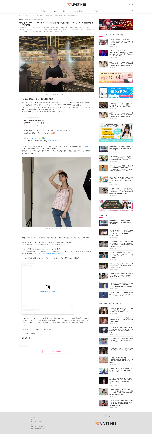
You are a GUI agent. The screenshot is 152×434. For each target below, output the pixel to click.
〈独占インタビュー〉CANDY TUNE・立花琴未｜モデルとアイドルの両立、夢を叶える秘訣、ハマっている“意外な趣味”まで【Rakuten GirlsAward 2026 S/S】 (121, 403)
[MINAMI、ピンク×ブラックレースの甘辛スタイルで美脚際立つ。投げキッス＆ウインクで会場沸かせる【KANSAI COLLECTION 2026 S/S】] (103, 330)
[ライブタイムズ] (76, 4)
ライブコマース (105, 11)
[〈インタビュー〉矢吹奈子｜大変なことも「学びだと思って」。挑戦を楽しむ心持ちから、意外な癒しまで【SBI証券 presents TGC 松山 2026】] (103, 359)
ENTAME (114, 11)
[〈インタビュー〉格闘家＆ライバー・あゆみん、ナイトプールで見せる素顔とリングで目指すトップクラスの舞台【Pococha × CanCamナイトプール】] (103, 255)
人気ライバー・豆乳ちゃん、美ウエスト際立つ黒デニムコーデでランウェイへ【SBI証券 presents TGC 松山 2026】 (121, 294)
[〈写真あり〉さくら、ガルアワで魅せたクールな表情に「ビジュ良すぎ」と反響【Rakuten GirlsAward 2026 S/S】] (103, 371)
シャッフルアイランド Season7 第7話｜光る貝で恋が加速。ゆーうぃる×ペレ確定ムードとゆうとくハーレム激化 (121, 340)
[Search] (132, 11)
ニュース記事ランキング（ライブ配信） (111, 35)
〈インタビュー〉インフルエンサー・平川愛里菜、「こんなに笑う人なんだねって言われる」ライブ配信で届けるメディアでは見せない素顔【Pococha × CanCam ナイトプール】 (121, 244)
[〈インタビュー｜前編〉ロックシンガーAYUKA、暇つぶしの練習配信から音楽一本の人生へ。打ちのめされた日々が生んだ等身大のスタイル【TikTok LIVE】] (103, 53)
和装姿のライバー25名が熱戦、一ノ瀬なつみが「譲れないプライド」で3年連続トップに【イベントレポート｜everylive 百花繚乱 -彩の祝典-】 (121, 179)
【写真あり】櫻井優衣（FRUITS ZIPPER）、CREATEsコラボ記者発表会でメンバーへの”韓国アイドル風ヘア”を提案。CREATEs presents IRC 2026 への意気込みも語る (121, 392)
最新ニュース (103, 216)
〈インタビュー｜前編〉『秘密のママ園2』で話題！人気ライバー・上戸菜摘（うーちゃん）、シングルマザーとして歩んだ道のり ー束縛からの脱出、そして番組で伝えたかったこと (121, 168)
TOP (36, 11)
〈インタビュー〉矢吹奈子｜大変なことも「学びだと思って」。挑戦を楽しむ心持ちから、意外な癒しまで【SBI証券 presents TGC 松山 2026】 (121, 360)
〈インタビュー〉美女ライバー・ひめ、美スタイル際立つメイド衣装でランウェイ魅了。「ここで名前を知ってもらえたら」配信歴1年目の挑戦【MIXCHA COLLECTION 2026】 (121, 191)
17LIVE (21, 346)
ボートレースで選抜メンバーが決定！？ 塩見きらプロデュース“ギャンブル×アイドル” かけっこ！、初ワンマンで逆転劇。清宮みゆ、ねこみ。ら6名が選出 (121, 232)
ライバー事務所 (94, 11)
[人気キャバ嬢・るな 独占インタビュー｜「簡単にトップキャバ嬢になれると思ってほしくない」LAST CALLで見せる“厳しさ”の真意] (103, 310)
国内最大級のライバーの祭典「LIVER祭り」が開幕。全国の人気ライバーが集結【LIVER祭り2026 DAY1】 (121, 148)
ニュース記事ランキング (80, 11)
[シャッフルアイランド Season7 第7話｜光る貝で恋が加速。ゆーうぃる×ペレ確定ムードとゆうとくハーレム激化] (103, 341)
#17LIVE (31, 138)
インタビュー (44, 11)
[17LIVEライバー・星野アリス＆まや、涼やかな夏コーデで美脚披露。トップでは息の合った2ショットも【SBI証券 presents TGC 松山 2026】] (103, 285)
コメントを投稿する (56, 351)
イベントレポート (55, 11)
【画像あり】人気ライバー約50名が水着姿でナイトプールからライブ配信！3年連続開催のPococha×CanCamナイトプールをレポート (121, 275)
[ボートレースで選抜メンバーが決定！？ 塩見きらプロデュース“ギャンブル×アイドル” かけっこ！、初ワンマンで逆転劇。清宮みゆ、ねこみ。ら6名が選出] (103, 232)
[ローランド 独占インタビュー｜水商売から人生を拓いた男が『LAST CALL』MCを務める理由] (103, 350)
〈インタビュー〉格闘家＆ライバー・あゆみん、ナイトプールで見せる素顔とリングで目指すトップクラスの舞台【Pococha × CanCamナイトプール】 (121, 255)
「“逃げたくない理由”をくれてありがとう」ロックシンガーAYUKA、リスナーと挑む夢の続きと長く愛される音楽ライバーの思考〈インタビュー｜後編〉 (121, 42)
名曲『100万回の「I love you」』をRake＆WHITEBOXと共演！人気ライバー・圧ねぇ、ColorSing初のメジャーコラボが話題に (120, 158)
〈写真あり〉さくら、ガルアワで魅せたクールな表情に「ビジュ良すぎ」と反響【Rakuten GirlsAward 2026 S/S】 (121, 370)
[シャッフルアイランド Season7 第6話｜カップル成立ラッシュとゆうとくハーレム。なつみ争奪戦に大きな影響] (103, 320)
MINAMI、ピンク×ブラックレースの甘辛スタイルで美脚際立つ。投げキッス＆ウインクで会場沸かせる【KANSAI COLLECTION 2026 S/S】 (121, 330)
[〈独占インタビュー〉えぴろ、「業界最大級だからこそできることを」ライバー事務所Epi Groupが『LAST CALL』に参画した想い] (103, 105)
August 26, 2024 (54, 141)
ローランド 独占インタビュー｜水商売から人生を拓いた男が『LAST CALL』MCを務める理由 (121, 349)
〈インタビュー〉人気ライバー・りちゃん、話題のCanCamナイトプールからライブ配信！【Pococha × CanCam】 (121, 265)
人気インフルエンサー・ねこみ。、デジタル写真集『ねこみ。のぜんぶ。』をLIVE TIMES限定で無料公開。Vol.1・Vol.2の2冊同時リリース (121, 63)
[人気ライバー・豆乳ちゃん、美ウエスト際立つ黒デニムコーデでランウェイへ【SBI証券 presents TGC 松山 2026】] (103, 295)
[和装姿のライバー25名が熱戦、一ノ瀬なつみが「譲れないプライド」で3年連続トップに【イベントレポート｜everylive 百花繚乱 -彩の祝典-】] (103, 179)
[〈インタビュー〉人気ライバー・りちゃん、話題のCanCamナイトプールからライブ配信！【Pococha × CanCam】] (103, 266)
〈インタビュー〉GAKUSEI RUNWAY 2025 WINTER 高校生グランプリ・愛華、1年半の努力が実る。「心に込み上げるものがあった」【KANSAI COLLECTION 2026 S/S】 (121, 380)
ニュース (21, 19)
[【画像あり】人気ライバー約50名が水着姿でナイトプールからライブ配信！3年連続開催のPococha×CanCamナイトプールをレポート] (103, 276)
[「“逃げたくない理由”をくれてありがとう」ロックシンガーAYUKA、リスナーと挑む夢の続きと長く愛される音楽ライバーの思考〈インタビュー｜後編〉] (103, 42)
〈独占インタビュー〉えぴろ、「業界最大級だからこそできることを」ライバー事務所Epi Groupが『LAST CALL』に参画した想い (121, 105)
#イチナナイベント (50, 138)
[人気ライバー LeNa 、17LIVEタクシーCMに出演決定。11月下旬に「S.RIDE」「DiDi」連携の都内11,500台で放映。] (56, 92)
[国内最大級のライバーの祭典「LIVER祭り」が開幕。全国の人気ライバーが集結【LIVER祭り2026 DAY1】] (103, 149)
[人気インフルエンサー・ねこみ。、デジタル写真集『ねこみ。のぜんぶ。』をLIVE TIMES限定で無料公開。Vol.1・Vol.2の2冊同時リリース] (103, 64)
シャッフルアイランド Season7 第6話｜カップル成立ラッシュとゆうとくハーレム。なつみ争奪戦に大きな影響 (121, 319)
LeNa (26, 346)
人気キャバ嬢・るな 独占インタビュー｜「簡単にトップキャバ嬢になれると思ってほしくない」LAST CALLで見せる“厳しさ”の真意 (121, 310)
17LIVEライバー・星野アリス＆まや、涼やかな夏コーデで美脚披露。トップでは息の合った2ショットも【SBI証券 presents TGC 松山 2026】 (121, 284)
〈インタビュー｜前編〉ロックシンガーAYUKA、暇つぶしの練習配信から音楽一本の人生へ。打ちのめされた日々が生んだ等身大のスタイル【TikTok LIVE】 (121, 53)
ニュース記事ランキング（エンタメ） (110, 303)
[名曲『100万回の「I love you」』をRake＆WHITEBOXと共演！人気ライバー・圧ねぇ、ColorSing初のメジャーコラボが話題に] (103, 158)
